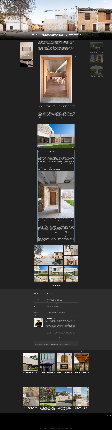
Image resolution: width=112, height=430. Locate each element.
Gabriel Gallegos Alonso (50, 315)
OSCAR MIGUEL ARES (50, 318)
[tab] (37, 351)
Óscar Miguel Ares (60, 41)
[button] (2, 366)
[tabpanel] (56, 366)
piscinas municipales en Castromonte (56, 118)
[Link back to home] (6, 1)
